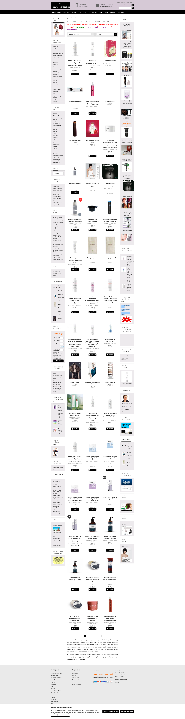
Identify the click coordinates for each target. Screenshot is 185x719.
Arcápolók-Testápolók (57, 188)
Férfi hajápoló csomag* (75, 140)
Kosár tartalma (54, 701)
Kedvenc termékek (76, 682)
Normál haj (55, 91)
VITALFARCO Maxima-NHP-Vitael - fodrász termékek (58, 492)
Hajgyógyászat (56, 153)
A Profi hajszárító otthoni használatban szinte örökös (127, 177)
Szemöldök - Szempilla (58, 190)
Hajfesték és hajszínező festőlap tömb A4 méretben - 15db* (92, 185)
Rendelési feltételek (55, 692)
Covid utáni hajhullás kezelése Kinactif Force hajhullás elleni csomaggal (110, 62)
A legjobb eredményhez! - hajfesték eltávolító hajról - (127, 43)
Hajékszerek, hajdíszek (58, 230)
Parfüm (54, 536)
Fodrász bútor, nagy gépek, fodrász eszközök (57, 506)
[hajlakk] (126, 376)
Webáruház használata (56, 677)
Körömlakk (55, 200)
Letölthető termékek (76, 684)
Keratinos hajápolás (57, 55)
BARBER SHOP (56, 46)
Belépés (127, 2)
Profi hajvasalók (56, 540)
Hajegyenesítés (56, 144)
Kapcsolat (132, 2)
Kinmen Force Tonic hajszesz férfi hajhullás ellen (75, 579)
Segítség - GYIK (54, 682)
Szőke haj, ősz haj (57, 69)
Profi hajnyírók (56, 543)
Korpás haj (55, 84)
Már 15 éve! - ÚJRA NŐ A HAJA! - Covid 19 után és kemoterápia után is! (127, 142)
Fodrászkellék (128, 403)
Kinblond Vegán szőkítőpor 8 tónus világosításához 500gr (92, 458)
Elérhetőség (53, 695)
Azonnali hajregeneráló (58, 53)
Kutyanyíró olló (56, 205)
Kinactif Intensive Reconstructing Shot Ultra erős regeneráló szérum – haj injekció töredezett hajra (92, 417)
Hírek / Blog (53, 679)
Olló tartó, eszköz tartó (58, 244)
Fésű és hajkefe (56, 233)
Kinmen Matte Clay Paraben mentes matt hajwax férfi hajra (75, 618)
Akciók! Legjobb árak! (110, 12)
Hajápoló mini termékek (58, 155)
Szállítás (53, 688)
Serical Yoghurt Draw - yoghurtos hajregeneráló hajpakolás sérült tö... (61, 410)
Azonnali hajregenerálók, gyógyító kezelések (57, 73)
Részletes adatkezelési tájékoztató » (60, 716)
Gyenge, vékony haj (57, 89)
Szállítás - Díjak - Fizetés (95, 12)
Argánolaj (55, 131)
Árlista (52, 703)
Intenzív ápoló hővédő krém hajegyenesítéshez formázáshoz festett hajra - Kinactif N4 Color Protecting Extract (92, 343)
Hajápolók (55, 151)
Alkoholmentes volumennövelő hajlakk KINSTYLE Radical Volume (92, 62)
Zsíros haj (55, 82)
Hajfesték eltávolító (57, 125)
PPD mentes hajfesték (58, 115)
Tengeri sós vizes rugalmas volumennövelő (127, 117)
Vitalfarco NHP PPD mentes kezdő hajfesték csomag (58, 377)
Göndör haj (55, 62)
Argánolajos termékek (57, 57)
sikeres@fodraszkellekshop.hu (121, 679)
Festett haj (55, 80)
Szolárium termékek (57, 202)
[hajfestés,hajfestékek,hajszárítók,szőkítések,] (126, 507)
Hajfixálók (55, 148)
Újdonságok (121, 12)
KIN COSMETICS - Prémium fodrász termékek (57, 483)
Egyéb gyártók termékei (58, 513)
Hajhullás (55, 48)
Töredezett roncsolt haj (58, 66)
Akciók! (54, 373)
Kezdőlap (74, 12)
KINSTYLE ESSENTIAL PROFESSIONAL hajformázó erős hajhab (110, 618)
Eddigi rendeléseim (76, 679)
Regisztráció (123, 2)
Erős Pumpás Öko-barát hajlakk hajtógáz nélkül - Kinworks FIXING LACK (92, 103)
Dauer (54, 142)
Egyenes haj (55, 64)
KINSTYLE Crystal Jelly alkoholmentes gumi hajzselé (92, 618)
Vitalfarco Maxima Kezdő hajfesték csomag (57, 390)
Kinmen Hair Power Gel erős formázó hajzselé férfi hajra (110, 579)
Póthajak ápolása (57, 273)
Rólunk (52, 686)
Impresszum (54, 684)
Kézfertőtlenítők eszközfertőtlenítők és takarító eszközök (58, 259)
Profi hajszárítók (56, 538)
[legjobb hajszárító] (128, 185)
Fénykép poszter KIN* (110, 101)
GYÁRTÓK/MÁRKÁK (74, 18)
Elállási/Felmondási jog (56, 690)
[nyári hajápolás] (56, 529)
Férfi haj (54, 93)
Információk (83, 12)
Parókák (54, 275)
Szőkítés (54, 139)
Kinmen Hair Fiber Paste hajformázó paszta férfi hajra (92, 579)
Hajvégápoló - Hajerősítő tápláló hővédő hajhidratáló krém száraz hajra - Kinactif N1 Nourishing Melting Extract (75, 343)
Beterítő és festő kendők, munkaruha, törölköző (57, 237)
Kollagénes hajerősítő (57, 60)
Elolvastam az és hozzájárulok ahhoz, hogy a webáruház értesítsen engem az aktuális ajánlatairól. (58, 355)
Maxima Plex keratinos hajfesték (60, 430)
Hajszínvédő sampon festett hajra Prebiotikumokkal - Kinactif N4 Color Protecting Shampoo (92, 300)
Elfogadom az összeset (127, 711)
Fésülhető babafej (57, 545)
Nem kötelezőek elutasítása (110, 711)
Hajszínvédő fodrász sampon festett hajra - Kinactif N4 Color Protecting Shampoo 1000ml (75, 300)
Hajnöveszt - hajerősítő (58, 51)
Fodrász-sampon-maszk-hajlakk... (60, 12)
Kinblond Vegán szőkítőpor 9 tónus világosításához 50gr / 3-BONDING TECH (92, 499)
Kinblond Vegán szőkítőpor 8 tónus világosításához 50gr (110, 458)
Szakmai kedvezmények (56, 673)
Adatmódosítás (75, 677)
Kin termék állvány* (110, 382)
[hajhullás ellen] (126, 150)
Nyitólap (118, 2)
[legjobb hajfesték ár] (126, 203)
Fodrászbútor (56, 224)
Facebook (117, 682)
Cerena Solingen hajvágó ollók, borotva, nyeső (58, 497)
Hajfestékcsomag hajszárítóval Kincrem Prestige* (110, 185)
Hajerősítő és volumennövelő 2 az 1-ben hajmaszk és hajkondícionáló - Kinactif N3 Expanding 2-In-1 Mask (110, 144)
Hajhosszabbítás (56, 271)
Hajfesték (55, 113)
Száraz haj (55, 87)
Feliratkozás (58, 360)
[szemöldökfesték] (126, 237)
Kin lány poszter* (74, 382)
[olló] (126, 482)
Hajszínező (55, 137)
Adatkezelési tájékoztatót (57, 353)
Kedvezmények (54, 675)
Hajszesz (55, 146)
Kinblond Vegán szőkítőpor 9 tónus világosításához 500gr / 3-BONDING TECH (75, 499)
